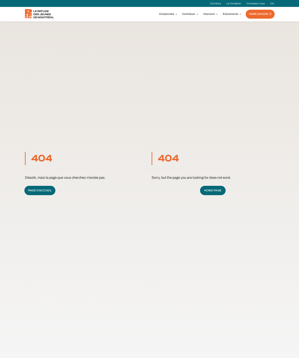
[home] (39, 13)
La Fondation (233, 3)
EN (272, 3)
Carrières (215, 3)
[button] (167, 14)
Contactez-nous (256, 3)
